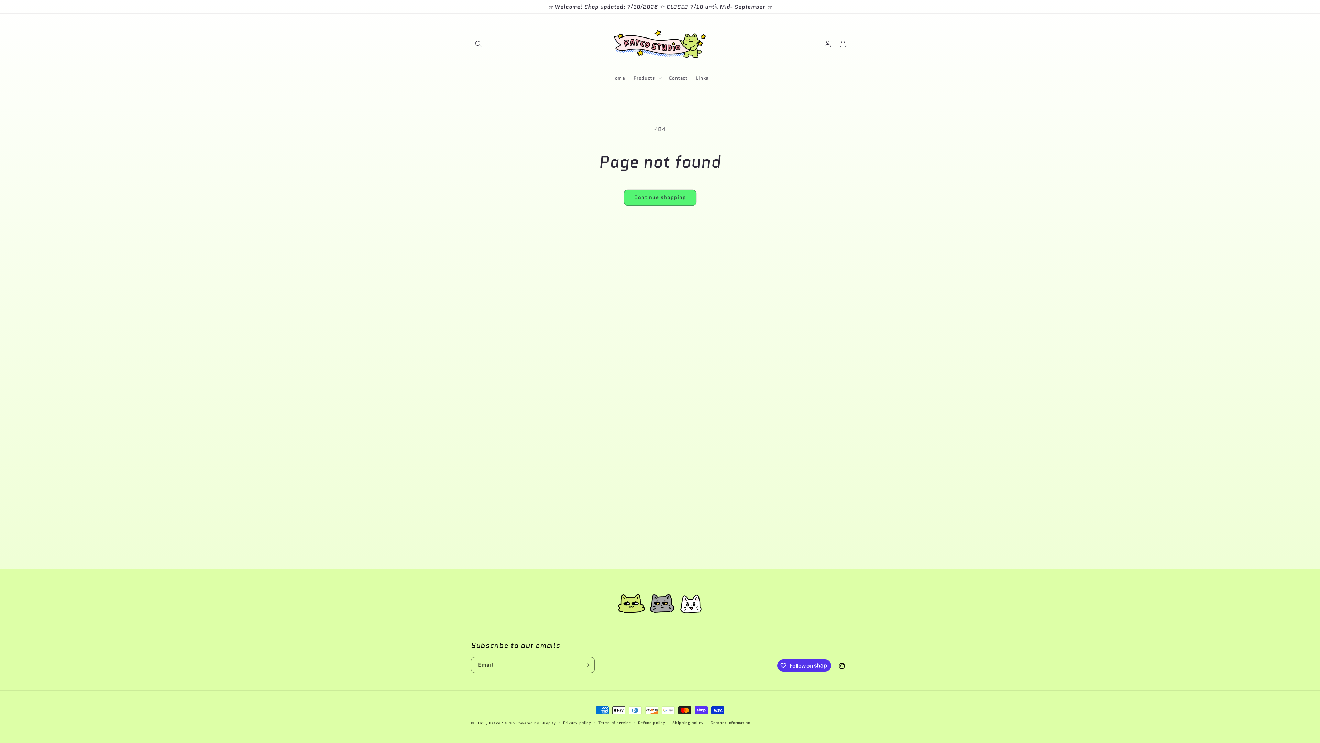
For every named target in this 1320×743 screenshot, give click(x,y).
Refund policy (651, 722)
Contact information (730, 722)
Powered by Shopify (536, 723)
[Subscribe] (586, 665)
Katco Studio (502, 723)
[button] (478, 44)
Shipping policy (688, 722)
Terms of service (614, 722)
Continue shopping (660, 197)
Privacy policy (577, 722)
